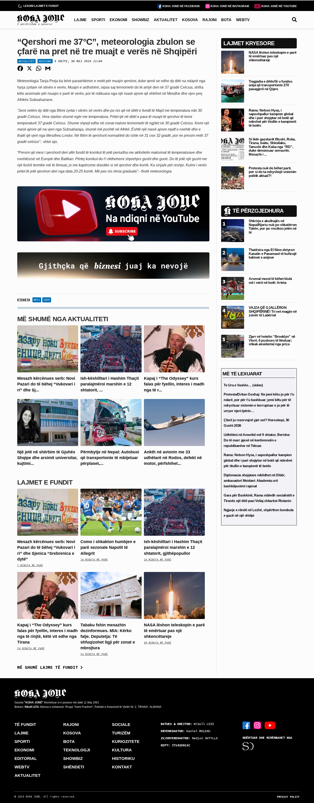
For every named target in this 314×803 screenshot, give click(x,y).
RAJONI (210, 20)
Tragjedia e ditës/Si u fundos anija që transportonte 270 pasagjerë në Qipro (270, 85)
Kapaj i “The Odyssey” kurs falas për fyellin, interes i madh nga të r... (174, 384)
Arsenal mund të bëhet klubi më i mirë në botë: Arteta (270, 280)
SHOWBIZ (140, 20)
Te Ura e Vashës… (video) (243, 385)
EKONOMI (118, 20)
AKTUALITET (165, 20)
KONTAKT (122, 767)
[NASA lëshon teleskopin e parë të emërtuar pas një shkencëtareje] (174, 595)
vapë (46, 299)
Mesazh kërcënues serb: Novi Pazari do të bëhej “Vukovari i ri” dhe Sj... (46, 384)
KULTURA (122, 750)
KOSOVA (190, 20)
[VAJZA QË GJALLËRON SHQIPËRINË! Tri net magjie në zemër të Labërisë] (232, 317)
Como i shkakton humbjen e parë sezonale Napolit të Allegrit (108, 547)
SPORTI (98, 20)
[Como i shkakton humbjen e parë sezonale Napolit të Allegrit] (110, 512)
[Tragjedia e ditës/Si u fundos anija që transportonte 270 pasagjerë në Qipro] (232, 91)
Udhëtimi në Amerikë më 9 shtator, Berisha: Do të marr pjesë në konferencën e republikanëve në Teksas (257, 440)
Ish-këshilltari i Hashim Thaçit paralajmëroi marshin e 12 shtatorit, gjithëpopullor (173, 547)
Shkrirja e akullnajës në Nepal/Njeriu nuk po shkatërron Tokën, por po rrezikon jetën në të (273, 226)
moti (37, 299)
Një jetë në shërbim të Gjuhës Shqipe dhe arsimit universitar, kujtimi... (47, 458)
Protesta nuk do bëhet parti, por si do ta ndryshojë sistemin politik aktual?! (272, 172)
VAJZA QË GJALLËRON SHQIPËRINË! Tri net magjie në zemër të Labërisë (273, 311)
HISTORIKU (123, 758)
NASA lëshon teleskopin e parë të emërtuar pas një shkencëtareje (174, 631)
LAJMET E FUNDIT (44, 482)
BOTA (226, 20)
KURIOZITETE (126, 741)
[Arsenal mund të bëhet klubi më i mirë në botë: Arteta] (232, 288)
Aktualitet (26, 61)
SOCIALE (121, 724)
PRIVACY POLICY (288, 796)
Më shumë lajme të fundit (48, 667)
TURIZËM (121, 733)
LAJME (80, 20)
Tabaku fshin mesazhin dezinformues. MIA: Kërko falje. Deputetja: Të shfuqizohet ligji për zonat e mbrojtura (107, 636)
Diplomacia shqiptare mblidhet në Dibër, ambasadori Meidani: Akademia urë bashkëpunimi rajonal (254, 480)
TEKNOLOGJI (76, 750)
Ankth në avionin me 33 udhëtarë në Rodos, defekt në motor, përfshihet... (173, 458)
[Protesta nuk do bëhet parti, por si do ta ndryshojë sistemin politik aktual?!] (232, 177)
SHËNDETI (73, 767)
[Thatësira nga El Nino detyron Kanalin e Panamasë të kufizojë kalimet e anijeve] (232, 259)
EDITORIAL (25, 758)
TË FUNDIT (25, 724)
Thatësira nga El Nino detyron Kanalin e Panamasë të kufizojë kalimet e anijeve (273, 253)
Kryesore (45, 61)
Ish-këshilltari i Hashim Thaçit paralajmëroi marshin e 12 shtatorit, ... (109, 384)
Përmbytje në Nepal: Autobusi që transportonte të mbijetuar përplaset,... (109, 458)
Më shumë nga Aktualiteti (62, 319)
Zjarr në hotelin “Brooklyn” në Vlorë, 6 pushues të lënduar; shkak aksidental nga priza (272, 340)
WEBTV (243, 20)
